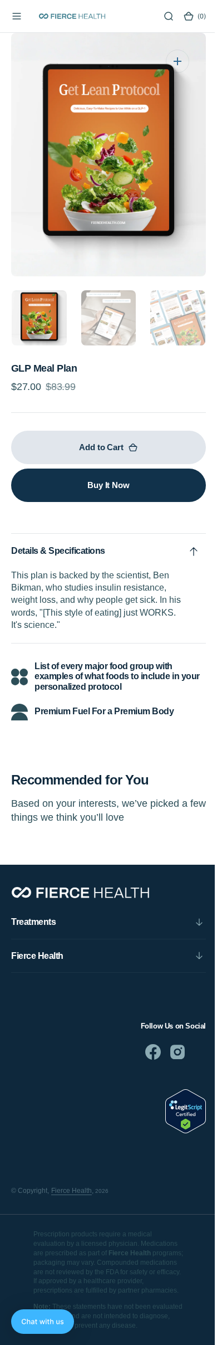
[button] (16, 16)
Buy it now (104, 485)
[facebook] (144, 1052)
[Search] (160, 16)
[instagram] (169, 1052)
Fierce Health (71, 1191)
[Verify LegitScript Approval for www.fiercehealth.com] (177, 1130)
